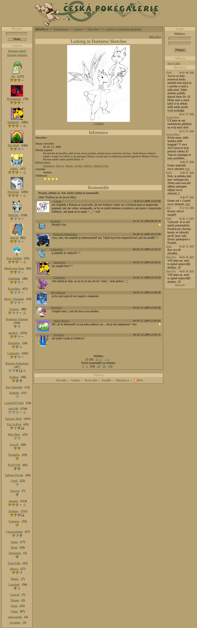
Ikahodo (14, 392)
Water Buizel (61, 320)
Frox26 (14, 444)
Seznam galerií (17, 51)
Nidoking (59, 277)
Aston (14, 542)
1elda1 (14, 168)
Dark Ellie (14, 563)
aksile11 (13, 333)
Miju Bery (93, 29)
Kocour (14, 490)
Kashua (14, 377)
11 (96, 359)
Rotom (69, 165)
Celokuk (98, 123)
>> (101, 359)
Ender (169, 72)
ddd (187, 204)
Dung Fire (171, 257)
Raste (14, 547)
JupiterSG (59, 262)
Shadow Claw (101, 165)
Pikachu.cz (122, 380)
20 (98, 366)
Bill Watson (58, 292)
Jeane (14, 605)
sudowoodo (15, 617)
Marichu (13, 215)
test (187, 168)
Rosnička (14, 454)
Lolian (57, 201)
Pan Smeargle (14, 387)
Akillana (13, 511)
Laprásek (14, 584)
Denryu (60, 165)
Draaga (14, 600)
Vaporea (14, 309)
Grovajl (14, 594)
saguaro (13, 501)
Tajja (168, 207)
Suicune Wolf (13, 418)
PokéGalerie (60, 29)
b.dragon (14, 521)
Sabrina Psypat (14, 475)
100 (110, 366)
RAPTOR (14, 465)
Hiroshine (14, 343)
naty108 (13, 408)
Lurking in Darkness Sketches (123, 29)
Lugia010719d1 (14, 403)
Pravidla (61, 380)
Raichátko (14, 288)
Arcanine (14, 622)
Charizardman (14, 531)
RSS (140, 380)
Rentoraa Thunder (17, 319)
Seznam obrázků (17, 55)
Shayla (14, 237)
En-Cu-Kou (14, 424)
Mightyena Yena (14, 268)
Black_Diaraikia (14, 299)
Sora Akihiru (14, 258)
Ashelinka (14, 278)
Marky (15, 579)
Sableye (88, 165)
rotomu (78, 165)
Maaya (14, 568)
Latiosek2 (57, 249)
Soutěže (106, 380)
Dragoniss (15, 553)
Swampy (58, 334)
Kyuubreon (14, 99)
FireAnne (13, 191)
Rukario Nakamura (65, 234)
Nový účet (173, 63)
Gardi (14, 480)
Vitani (14, 611)
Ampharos (48, 165)
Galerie (77, 29)
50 (104, 366)
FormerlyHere (172, 117)
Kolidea (55, 221)
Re (13, 76)
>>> (107, 359)
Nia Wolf (13, 145)
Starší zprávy (180, 285)
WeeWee (56, 307)
